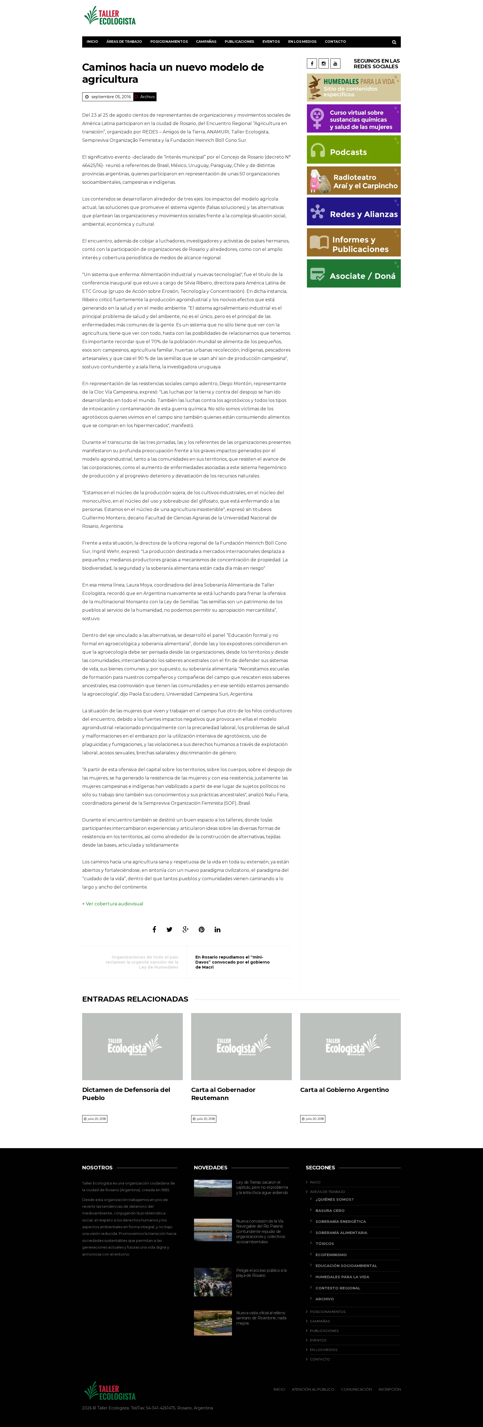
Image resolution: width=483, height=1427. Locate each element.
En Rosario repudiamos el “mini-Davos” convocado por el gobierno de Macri (232, 962)
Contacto (335, 41)
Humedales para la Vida (342, 1277)
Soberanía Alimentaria (341, 1232)
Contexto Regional (338, 1288)
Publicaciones (239, 41)
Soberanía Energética (341, 1221)
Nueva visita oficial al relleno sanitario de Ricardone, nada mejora (261, 1318)
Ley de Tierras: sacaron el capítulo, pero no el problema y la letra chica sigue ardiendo (262, 1187)
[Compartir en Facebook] (154, 929)
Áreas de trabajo (124, 41)
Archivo (147, 96)
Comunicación (356, 1389)
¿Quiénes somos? (335, 1199)
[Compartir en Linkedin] (217, 929)
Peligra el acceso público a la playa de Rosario (261, 1273)
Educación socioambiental (346, 1265)
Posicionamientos (169, 41)
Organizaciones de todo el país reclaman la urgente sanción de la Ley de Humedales (142, 962)
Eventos (271, 41)
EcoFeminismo (331, 1254)
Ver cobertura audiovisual (114, 903)
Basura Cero (330, 1210)
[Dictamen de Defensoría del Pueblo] (132, 1046)
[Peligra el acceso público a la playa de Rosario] (213, 1282)
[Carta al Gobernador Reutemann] (241, 1046)
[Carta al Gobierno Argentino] (350, 1046)
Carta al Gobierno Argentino (344, 1090)
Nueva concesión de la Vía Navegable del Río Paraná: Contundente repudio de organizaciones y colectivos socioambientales (260, 1231)
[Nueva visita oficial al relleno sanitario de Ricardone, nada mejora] (213, 1323)
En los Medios (302, 41)
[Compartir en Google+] (185, 929)
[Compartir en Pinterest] (201, 929)
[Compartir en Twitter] (169, 929)
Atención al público (313, 1389)
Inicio (92, 41)
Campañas (206, 41)
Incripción (390, 1389)
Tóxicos (325, 1243)
